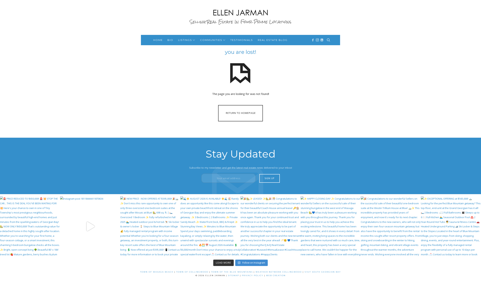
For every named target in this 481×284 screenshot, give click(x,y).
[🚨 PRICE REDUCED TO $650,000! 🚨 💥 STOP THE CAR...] (30, 226)
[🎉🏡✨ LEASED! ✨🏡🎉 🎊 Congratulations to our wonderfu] (270, 226)
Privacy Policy (252, 275)
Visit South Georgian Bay (323, 272)
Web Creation (276, 275)
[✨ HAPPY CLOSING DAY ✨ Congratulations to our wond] (331, 226)
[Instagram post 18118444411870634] (90, 226)
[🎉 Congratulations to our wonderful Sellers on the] (391, 226)
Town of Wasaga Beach (156, 272)
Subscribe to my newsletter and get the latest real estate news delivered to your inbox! (240, 167)
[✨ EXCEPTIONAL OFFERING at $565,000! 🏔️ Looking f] (451, 226)
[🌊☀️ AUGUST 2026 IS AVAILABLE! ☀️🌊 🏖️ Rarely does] (210, 226)
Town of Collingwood (192, 272)
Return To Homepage (241, 113)
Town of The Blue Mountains (232, 272)
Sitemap (233, 275)
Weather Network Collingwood (279, 272)
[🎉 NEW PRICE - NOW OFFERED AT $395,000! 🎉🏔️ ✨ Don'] (150, 226)
